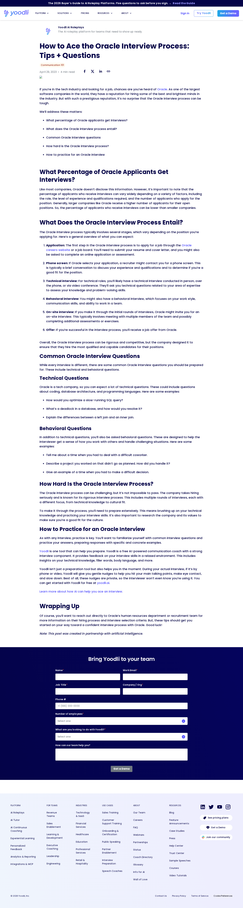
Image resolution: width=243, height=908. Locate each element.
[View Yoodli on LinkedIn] (203, 807)
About (124, 13)
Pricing (85, 13)
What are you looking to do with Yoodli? (80, 733)
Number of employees (69, 717)
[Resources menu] (111, 13)
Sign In (185, 13)
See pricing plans (218, 817)
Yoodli (44, 551)
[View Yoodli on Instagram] (228, 807)
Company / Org (133, 684)
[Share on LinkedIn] (100, 72)
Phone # (60, 699)
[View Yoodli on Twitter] (211, 807)
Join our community (218, 837)
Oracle (162, 89)
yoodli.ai (103, 583)
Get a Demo (218, 827)
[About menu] (130, 13)
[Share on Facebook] (84, 72)
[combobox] (121, 721)
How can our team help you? (72, 745)
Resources (103, 13)
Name (59, 670)
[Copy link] (108, 71)
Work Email (130, 670)
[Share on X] (92, 72)
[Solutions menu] (71, 13)
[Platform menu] (48, 13)
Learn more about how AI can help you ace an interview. (81, 591)
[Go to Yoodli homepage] (16, 13)
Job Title (61, 684)
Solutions (63, 13)
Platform (40, 13)
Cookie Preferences (223, 895)
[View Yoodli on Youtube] (220, 807)
